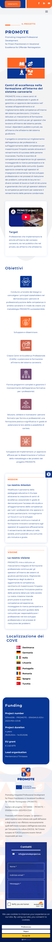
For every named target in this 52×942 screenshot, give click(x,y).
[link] (48, 474)
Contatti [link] (13, 4)
